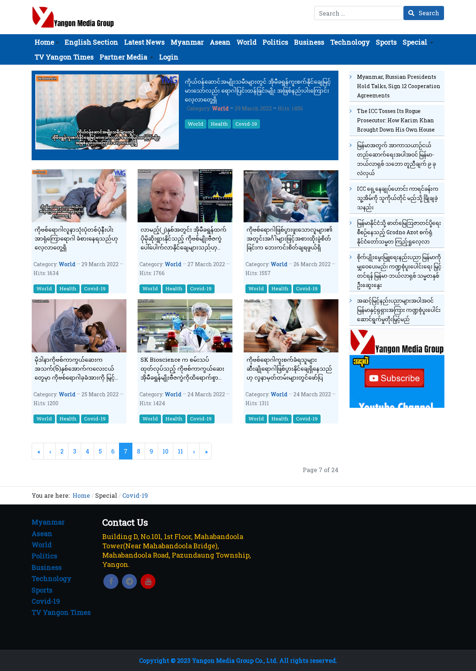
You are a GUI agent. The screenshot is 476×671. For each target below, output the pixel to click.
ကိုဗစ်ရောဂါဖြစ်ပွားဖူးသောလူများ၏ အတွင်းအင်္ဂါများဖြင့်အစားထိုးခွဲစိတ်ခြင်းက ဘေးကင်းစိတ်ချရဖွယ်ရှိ (289, 238)
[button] (47, 42)
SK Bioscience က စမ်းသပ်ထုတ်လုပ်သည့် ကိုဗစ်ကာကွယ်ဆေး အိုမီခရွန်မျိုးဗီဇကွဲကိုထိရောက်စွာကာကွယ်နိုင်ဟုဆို (184, 369)
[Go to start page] (38, 451)
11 (180, 451)
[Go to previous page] (50, 451)
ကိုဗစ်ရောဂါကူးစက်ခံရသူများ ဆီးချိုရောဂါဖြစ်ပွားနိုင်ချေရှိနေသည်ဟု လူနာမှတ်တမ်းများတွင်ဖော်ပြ (289, 368)
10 (165, 451)
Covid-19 (246, 123)
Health (219, 123)
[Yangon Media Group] (73, 17)
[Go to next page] (193, 451)
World (220, 108)
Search (428, 13)
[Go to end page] (205, 451)
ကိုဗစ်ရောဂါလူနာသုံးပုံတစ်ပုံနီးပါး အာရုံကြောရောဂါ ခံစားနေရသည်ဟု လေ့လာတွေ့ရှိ (76, 238)
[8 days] (397, 367)
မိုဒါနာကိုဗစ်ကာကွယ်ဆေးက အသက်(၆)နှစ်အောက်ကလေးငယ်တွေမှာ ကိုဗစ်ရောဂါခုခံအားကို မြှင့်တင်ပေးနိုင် (75, 369)
